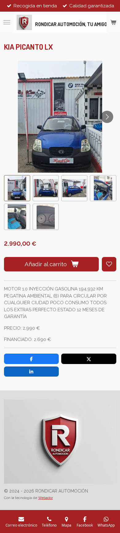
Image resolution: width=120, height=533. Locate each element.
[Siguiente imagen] (107, 117)
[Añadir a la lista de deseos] (109, 264)
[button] (17, 188)
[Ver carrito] (113, 22)
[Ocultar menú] (7, 22)
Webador (45, 498)
